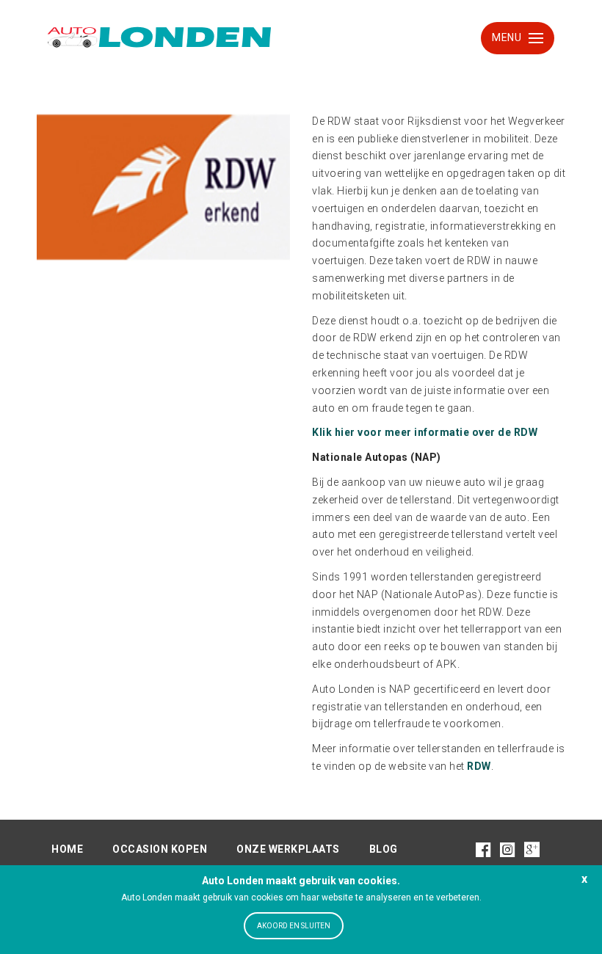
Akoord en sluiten (293, 926)
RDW (479, 766)
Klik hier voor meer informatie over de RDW (424, 432)
